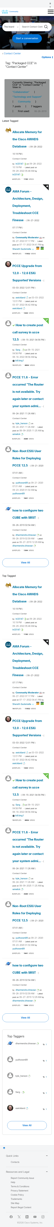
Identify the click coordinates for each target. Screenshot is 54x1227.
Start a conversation (27, 38)
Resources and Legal (17, 1172)
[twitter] (19, 1216)
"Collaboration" (20, 92)
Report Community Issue (22, 1178)
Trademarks (16, 1199)
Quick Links (12, 1156)
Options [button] (46, 57)
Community (24, 102)
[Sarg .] (17, 1095)
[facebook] (11, 1216)
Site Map (15, 1203)
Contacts (15, 1162)
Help (13, 1182)
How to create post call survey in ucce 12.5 (28, 332)
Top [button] (4, 1148)
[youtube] (34, 1216)
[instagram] (42, 1216)
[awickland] (18, 1111)
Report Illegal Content (21, 1208)
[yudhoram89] (18, 1063)
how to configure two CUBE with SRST (27, 517)
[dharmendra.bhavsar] (24, 1047)
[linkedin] (27, 1216)
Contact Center (12, 53)
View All (25, 562)
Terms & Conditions (20, 1187)
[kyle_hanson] (20, 1079)
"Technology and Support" (27, 97)
